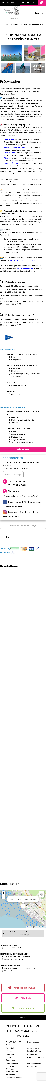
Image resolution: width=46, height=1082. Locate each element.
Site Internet (20, 493)
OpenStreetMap (40, 927)
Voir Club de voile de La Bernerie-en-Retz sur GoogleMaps (24, 933)
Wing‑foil (8, 158)
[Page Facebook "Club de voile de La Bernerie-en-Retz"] (23, 504)
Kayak (7, 147)
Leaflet (30, 927)
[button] (42, 2)
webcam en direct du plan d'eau (23, 260)
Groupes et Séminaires (23, 3)
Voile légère (9, 139)
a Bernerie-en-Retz (26, 268)
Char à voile (10, 153)
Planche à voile (11, 163)
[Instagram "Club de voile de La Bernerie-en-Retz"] (23, 514)
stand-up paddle (21, 147)
